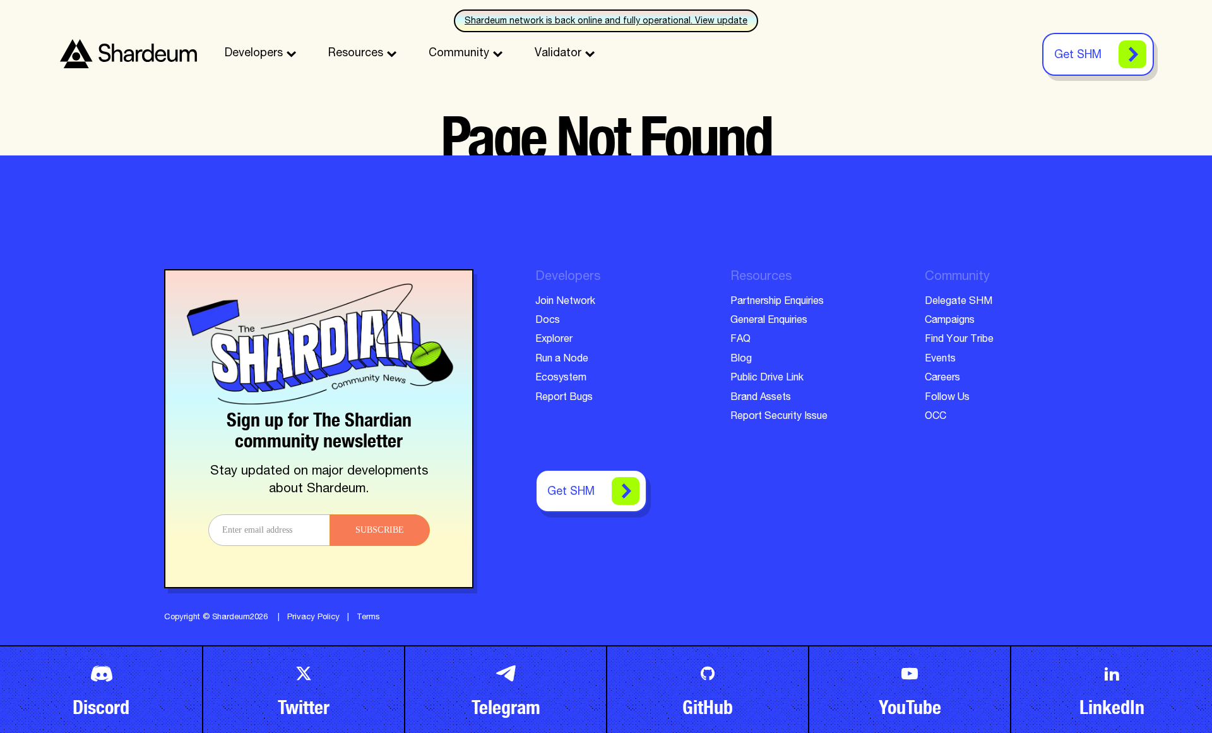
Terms (368, 618)
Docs (547, 321)
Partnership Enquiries (777, 302)
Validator (558, 53)
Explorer (554, 340)
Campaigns (950, 321)
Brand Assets (760, 398)
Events (940, 359)
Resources (355, 53)
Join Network (565, 302)
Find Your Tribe (959, 340)
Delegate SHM (958, 302)
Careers (942, 378)
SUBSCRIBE (379, 530)
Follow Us (947, 398)
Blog (741, 359)
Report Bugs (564, 398)
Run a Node (561, 359)
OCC (935, 417)
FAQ (740, 340)
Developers (254, 53)
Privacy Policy (313, 618)
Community (459, 53)
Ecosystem (560, 378)
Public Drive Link (767, 378)
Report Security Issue (779, 417)
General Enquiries (768, 321)
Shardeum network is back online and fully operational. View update (606, 21)
